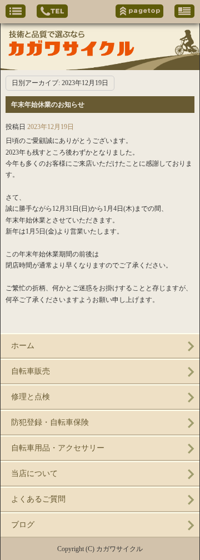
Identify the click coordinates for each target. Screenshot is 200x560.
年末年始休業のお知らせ (47, 104)
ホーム (22, 345)
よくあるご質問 (38, 499)
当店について (34, 473)
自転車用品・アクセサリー (57, 448)
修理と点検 (30, 397)
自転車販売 (30, 371)
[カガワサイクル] (100, 46)
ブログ (22, 525)
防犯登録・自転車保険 (50, 422)
